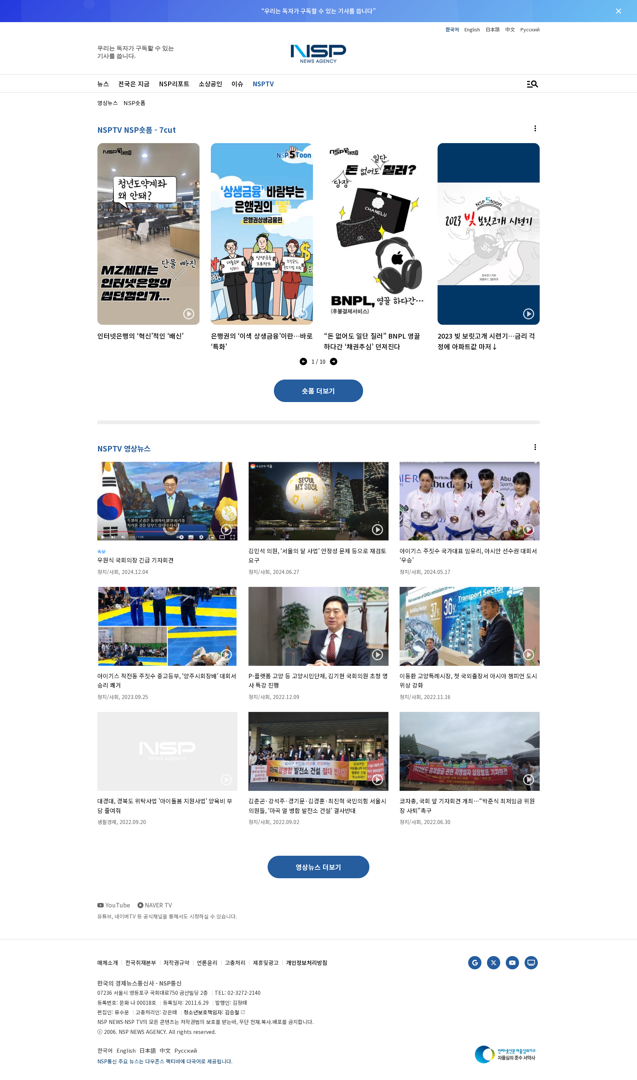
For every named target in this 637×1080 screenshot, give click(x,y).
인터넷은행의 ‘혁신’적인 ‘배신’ (140, 335)
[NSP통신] (318, 54)
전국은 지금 (134, 83)
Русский (530, 29)
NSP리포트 (174, 83)
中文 (510, 29)
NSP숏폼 (134, 103)
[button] (303, 362)
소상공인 (210, 83)
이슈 (237, 83)
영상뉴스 (107, 103)
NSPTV (263, 83)
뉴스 (103, 83)
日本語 (492, 29)
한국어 (452, 29)
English (472, 29)
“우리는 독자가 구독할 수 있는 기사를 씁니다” (318, 10)
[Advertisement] (578, 200)
